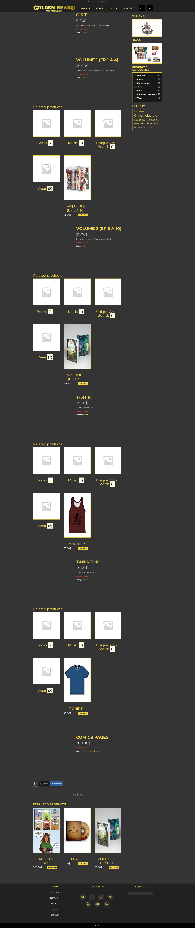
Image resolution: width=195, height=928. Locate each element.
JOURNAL (55, 904)
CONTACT (129, 8)
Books (139, 79)
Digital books (143, 83)
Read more (82, 215)
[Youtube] (88, 904)
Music (139, 87)
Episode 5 (140, 128)
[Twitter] (83, 897)
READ (99, 8)
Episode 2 (153, 119)
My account (102, 2)
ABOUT (85, 8)
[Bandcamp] (107, 904)
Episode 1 (140, 119)
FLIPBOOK (54, 898)
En (141, 8)
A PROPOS (54, 893)
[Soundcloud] (97, 904)
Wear (139, 98)
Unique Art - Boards (146, 94)
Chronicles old (146, 115)
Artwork (140, 76)
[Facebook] (92, 897)
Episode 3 (140, 123)
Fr (150, 8)
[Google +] (101, 897)
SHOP (113, 8)
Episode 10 (148, 128)
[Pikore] (110, 897)
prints (139, 90)
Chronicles (139, 112)
